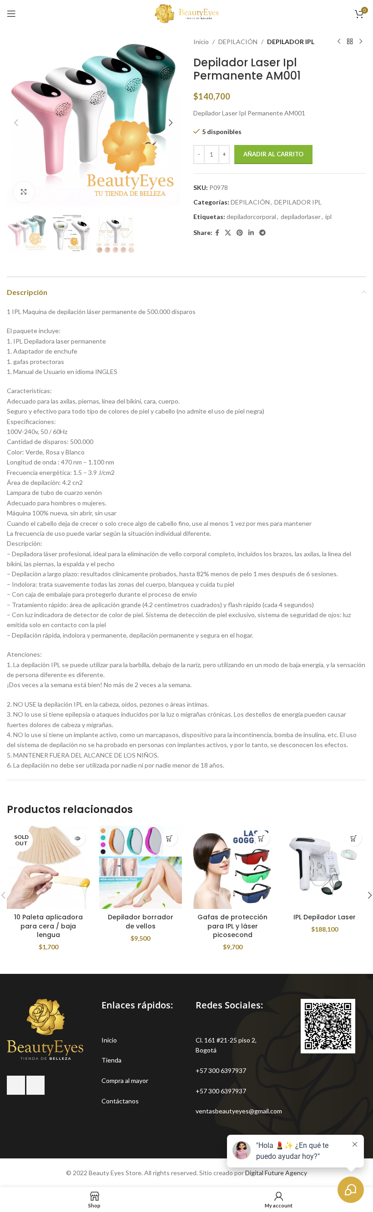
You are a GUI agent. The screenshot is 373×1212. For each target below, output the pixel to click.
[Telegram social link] (262, 233)
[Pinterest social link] (240, 233)
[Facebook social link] (217, 233)
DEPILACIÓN (237, 41)
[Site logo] (186, 13)
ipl (328, 216)
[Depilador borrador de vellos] (140, 867)
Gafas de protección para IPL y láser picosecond (232, 926)
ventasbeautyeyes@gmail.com (239, 1111)
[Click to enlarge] (24, 192)
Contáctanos (120, 1101)
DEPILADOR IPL (290, 41)
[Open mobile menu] (11, 14)
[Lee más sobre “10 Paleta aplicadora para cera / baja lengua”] (78, 838)
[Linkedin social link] (251, 233)
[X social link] (228, 233)
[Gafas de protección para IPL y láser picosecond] (232, 867)
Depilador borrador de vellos (140, 922)
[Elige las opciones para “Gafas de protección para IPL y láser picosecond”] (262, 838)
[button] (16, 123)
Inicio (201, 41)
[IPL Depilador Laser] (325, 867)
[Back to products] (349, 41)
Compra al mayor (124, 1080)
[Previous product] (338, 41)
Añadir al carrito (273, 154)
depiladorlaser (301, 216)
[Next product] (360, 41)
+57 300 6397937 (221, 1070)
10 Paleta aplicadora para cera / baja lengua (48, 926)
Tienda (111, 1060)
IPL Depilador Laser (324, 917)
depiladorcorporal (251, 216)
